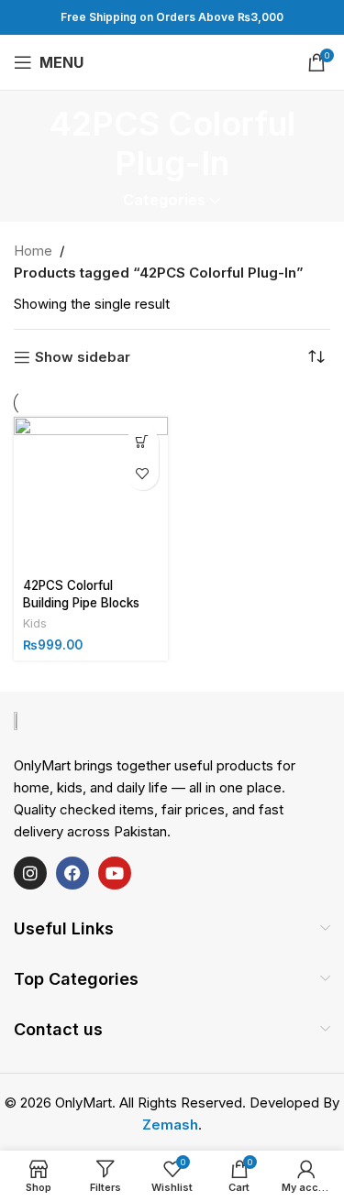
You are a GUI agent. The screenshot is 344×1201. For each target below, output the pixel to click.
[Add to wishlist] (143, 474)
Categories (164, 200)
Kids (35, 623)
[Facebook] (72, 873)
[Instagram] (30, 873)
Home (33, 250)
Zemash (170, 1124)
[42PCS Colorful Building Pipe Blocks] (91, 494)
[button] (143, 442)
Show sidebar (82, 357)
